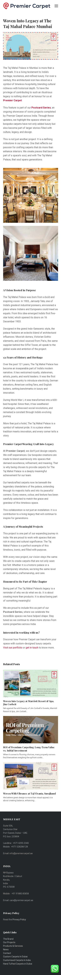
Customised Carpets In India (17, 960)
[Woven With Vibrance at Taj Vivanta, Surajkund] (30, 775)
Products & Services (13, 946)
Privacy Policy (19, 919)
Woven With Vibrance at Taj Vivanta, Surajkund (29, 793)
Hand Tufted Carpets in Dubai (17, 963)
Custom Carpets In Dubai (15, 956)
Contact (7, 953)
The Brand (8, 939)
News (6, 949)
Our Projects (9, 942)
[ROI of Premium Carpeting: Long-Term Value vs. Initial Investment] (30, 729)
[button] (56, 6)
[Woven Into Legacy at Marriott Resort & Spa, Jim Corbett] (30, 683)
